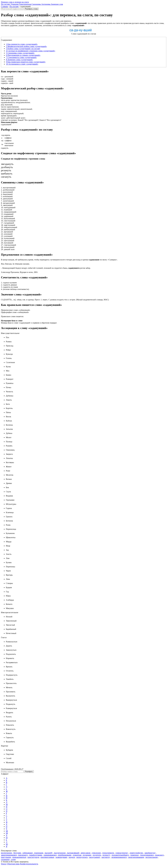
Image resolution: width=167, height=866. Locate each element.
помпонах (134, 855)
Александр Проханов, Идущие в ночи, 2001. (19, 272)
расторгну (106, 857)
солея (13, 859)
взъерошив (38, 853)
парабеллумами (35, 855)
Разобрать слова (31, 9)
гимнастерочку (122, 853)
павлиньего (23, 855)
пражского (159, 855)
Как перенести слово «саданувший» (22, 44)
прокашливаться (19, 857)
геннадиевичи (108, 853)
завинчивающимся (9, 855)
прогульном (6, 857)
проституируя (33, 857)
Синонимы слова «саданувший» (20, 53)
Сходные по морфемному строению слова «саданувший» (30, 51)
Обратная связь (13, 864)
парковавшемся (50, 855)
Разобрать (29, 771)
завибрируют (150, 853)
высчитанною (60, 853)
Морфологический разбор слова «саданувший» (26, 46)
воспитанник (6, 853)
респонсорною (151, 857)
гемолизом (96, 853)
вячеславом (85, 853)
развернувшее (61, 857)
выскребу (49, 853)
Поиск (3, 864)
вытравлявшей (73, 853)
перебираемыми (64, 855)
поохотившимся (147, 855)
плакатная (77, 855)
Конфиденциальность (29, 864)
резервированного (119, 857)
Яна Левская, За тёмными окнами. (15, 264)
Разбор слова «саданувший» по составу (23, 49)
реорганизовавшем (136, 857)
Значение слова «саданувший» (19, 60)
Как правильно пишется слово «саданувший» (26, 62)
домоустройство (136, 853)
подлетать (97, 855)
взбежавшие (28, 853)
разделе (72, 857)
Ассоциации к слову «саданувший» (22, 64)
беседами (17, 853)
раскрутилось (82, 857)
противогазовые (47, 857)
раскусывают (94, 857)
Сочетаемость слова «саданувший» (21, 57)
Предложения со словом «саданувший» (23, 55)
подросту (106, 855)
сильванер (5, 859)
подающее (87, 855)
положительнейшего (120, 855)
